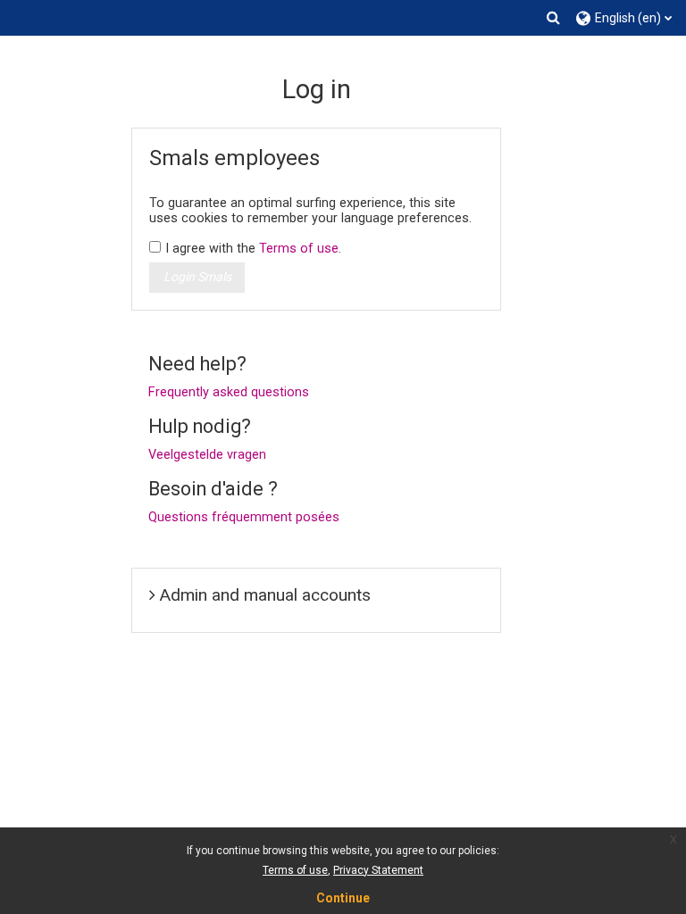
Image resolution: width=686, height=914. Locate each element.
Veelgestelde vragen (207, 454)
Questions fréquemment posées (243, 517)
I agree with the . (253, 248)
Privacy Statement (378, 870)
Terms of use (299, 248)
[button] (554, 17)
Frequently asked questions (228, 392)
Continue (343, 898)
